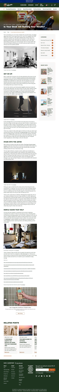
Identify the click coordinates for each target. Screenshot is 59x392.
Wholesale (5, 376)
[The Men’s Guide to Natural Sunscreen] (25, 330)
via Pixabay (14, 70)
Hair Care (13, 376)
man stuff (55, 8)
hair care (19, 8)
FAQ (4, 367)
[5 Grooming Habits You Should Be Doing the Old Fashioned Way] (10, 330)
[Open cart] (54, 5)
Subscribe (13, 367)
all (3, 8)
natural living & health (47, 8)
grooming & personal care (11, 8)
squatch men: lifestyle (27, 8)
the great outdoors (37, 8)
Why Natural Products (21, 371)
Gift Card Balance (5, 378)
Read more (7, 352)
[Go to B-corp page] (30, 369)
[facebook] (47, 376)
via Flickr (17, 250)
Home (5, 32)
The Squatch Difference (21, 368)
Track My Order (6, 369)
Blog (8, 32)
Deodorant (13, 373)
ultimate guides (44, 55)
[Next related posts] (35, 356)
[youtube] (41, 376)
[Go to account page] (52, 5)
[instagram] (36, 376)
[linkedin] (49, 376)
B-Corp (20, 382)
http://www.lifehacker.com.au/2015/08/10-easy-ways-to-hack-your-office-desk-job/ (16, 275)
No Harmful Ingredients (21, 375)
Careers (5, 383)
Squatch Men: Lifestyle (21, 24)
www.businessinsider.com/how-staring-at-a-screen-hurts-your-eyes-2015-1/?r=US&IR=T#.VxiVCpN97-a (19, 268)
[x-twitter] (44, 376)
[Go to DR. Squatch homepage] (8, 5)
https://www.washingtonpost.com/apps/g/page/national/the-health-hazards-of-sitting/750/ (18, 262)
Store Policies (6, 371)
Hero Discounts (21, 377)
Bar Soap (13, 371)
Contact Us (6, 373)
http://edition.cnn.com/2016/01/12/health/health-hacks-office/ (13, 273)
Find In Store (6, 381)
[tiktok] (39, 376)
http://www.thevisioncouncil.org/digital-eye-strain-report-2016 (13, 281)
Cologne (12, 378)
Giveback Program (20, 380)
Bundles (12, 369)
